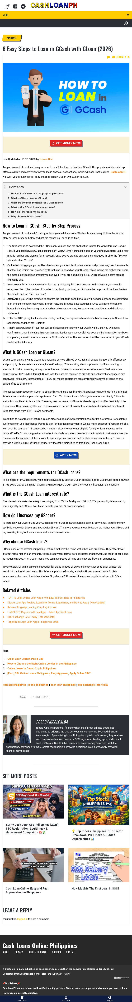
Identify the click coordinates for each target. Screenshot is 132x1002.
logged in (22, 919)
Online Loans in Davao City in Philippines (31, 668)
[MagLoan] (7, 6)
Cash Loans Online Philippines (40, 945)
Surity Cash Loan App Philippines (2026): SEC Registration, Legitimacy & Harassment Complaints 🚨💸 (32, 828)
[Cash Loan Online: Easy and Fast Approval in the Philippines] (33, 865)
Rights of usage (37, 952)
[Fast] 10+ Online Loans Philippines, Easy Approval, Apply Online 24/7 (48, 673)
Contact (70, 952)
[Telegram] (23, 6)
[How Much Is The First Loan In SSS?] (98, 865)
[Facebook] (15, 6)
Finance (11, 38)
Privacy (19, 952)
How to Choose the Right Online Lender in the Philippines (42, 663)
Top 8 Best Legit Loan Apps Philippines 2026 (33, 621)
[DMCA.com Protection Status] (121, 978)
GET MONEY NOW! (68, 143)
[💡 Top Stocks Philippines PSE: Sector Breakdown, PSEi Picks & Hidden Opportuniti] (98, 805)
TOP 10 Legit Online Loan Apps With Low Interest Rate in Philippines (46, 597)
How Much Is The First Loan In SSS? (95, 888)
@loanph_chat (61, 974)
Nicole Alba (46, 159)
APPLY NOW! (68, 455)
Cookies (56, 952)
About (6, 952)
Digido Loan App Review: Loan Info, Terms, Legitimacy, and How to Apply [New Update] (56, 602)
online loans (40, 696)
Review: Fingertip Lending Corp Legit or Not (32, 607)
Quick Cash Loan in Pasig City (25, 658)
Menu (5, 15)
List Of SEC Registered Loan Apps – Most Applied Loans (39, 612)
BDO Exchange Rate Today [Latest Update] (31, 617)
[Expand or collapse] (125, 187)
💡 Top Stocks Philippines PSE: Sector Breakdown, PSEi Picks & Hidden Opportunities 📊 (97, 834)
